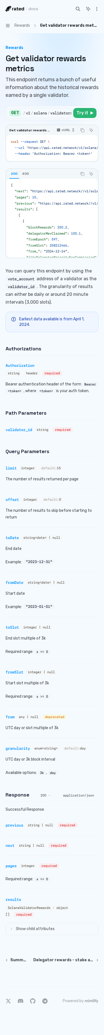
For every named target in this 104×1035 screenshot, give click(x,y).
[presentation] (47, 113)
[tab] (14, 173)
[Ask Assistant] (91, 130)
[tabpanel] (52, 218)
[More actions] (97, 9)
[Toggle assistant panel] (88, 8)
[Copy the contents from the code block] (82, 130)
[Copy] (66, 113)
